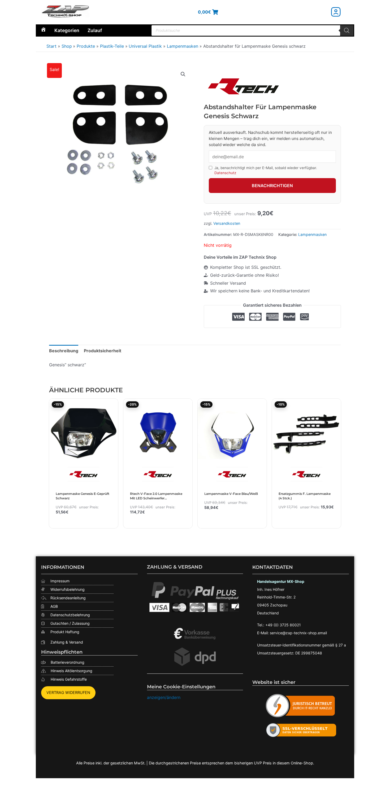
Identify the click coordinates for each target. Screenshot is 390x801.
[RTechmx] (243, 86)
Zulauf (95, 30)
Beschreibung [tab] (63, 350)
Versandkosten (226, 223)
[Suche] (346, 30)
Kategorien (66, 30)
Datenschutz (225, 173)
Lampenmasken (312, 234)
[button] (183, 74)
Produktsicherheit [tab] (102, 350)
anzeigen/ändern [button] (163, 697)
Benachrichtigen (272, 185)
